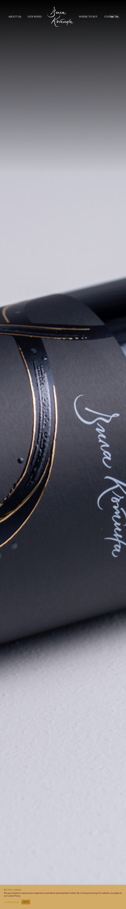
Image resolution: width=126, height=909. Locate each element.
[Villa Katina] (60, 16)
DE (117, 17)
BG (112, 17)
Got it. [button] (25, 902)
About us (14, 16)
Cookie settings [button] (12, 902)
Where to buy (88, 16)
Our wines (35, 16)
